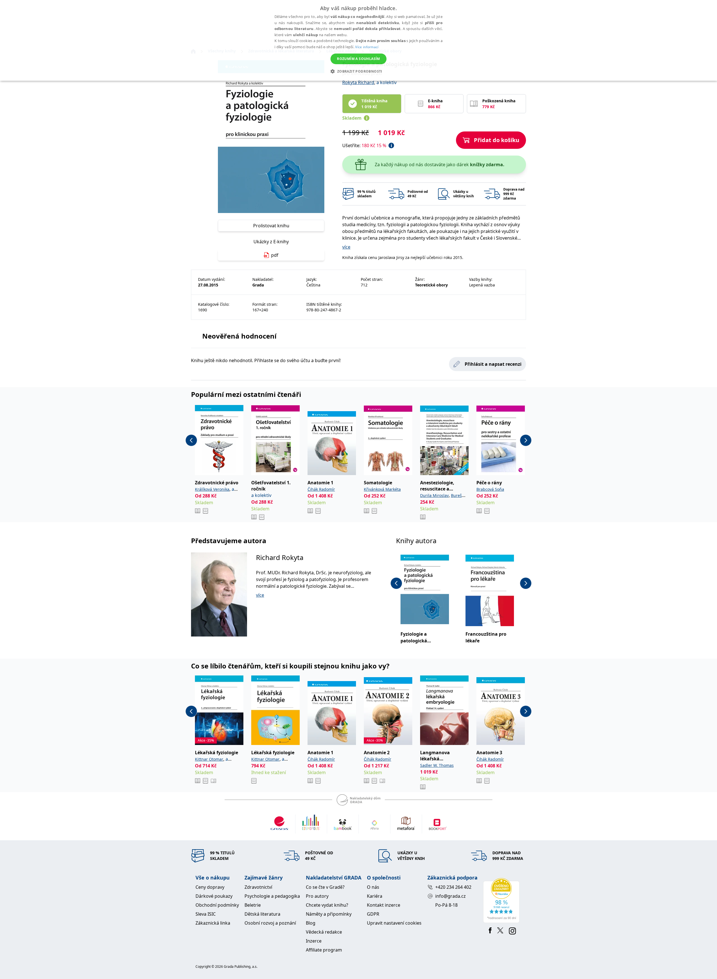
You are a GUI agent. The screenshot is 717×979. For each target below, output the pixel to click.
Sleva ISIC (205, 914)
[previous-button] (191, 440)
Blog (310, 923)
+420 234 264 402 (453, 887)
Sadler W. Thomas (437, 765)
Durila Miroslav (434, 495)
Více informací (366, 47)
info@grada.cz (450, 896)
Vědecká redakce (324, 932)
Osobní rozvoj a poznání (270, 923)
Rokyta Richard (358, 82)
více (346, 247)
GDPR (373, 914)
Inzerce (314, 941)
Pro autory (317, 896)
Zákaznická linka (212, 923)
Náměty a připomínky (328, 914)
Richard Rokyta (279, 557)
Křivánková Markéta (382, 489)
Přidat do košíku (496, 140)
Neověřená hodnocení (239, 336)
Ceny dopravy (209, 887)
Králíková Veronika (212, 489)
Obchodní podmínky (217, 905)
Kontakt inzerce (383, 905)
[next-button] (526, 440)
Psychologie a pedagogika (272, 896)
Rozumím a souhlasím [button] (358, 58)
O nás (373, 887)
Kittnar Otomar (209, 759)
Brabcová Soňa (490, 489)
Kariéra (374, 896)
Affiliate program (324, 950)
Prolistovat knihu (271, 226)
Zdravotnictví (258, 887)
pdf (274, 255)
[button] (358, 71)
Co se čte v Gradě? (325, 887)
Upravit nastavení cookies (394, 923)
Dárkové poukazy (213, 896)
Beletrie (253, 905)
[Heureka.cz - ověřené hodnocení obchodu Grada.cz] (502, 900)
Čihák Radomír (321, 489)
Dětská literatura (262, 914)
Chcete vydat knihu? (327, 905)
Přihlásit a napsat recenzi (493, 364)
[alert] (358, 40)
